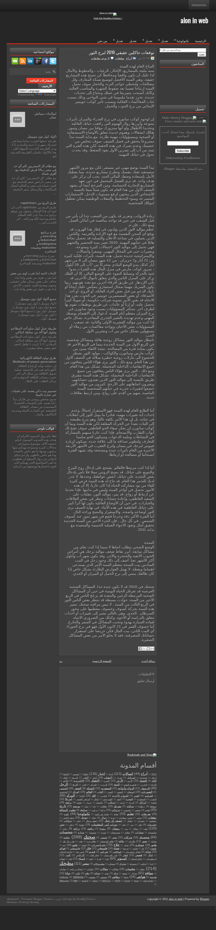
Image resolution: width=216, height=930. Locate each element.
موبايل (134, 873)
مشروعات (98, 863)
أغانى (85, 777)
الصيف (120, 792)
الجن (84, 785)
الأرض (119, 780)
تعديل (163, 40)
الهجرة (129, 799)
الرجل (63, 784)
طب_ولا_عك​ (68, 841)
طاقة (121, 841)
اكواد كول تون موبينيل (41, 136)
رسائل (136, 829)
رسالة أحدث (148, 661)
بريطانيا (141, 806)
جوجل (84, 817)
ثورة (113, 818)
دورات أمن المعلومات (104, 824)
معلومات (130, 869)
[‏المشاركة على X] (144, 649)
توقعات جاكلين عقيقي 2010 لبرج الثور (121, 52)
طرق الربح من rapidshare (38, 203)
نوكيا (67, 873)
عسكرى (139, 845)
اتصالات (127, 774)
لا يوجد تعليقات (100, 58)
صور (144, 841)
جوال (94, 818)
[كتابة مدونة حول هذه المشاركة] (148, 649)
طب (80, 841)
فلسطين (102, 848)
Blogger (169, 169)
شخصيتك (144, 837)
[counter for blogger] (201, 118)
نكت (78, 873)
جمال (104, 817)
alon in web (194, 20)
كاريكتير (80, 855)
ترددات (116, 810)
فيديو (92, 851)
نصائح (97, 873)
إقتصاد (143, 780)
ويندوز (103, 877)
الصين (110, 792)
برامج (68, 802)
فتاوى (135, 848)
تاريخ (62, 806)
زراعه (76, 828)
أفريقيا (75, 778)
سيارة (81, 832)
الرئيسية (200, 40)
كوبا (107, 859)
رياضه (90, 828)
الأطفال (95, 780)
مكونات (90, 869)
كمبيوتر (122, 858)
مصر (85, 863)
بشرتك (118, 806)
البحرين (143, 785)
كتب (68, 855)
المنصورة (141, 799)
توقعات (119, 58)
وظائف (116, 877)
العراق (76, 792)
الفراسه (149, 795)
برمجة (153, 806)
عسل (126, 845)
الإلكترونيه (78, 780)
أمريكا (68, 799)
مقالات (104, 869)
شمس (103, 837)
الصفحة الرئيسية (101, 661)
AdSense (78, 877)
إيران (122, 803)
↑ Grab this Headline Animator (108, 18)
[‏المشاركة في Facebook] (140, 649)
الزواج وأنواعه (126, 788)
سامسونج (152, 832)
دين (61, 824)
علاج (116, 845)
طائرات (131, 841)
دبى (132, 825)
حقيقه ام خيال (113, 820)
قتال (150, 855)
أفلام (154, 780)
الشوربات (147, 792)
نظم (87, 873)
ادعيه (66, 774)
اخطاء (85, 774)
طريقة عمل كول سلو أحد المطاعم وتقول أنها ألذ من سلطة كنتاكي (33, 330)
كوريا (99, 859)
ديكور (71, 825)
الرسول (145, 788)
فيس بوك (80, 852)
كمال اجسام (136, 859)
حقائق (129, 821)
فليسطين (75, 848)
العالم (89, 792)
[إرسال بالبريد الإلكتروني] (152, 649)
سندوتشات (115, 832)
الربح (75, 784)
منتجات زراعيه (76, 869)
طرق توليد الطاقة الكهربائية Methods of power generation (34, 359)
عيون (153, 848)
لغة (70, 859)
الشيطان (131, 792)
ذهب (145, 829)
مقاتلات (115, 869)
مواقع (149, 873)
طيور (154, 845)
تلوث (66, 814)
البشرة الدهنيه (130, 785)
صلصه (66, 837)
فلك (88, 848)
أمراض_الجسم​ (83, 799)
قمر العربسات (110, 855)
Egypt (127, 881)
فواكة (148, 851)
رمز (126, 829)
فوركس (104, 851)
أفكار (65, 778)
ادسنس (76, 774)
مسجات (111, 864)
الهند (119, 799)
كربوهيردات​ (151, 859)
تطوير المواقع (67, 810)
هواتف (140, 877)
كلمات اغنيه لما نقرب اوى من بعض (33, 273)
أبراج (129, 58)
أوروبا (131, 803)
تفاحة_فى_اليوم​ (102, 814)
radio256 (199, 5)
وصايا (126, 877)
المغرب (153, 799)
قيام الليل (94, 855)
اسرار (119, 778)
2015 (154, 774)
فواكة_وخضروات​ (133, 852)
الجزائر (93, 785)
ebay (136, 881)
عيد (64, 845)
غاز (142, 848)
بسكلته (130, 806)
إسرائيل (131, 777)
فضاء (116, 848)
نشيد (107, 873)
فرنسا (125, 848)
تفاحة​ (116, 814)
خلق (140, 825)
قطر (125, 855)
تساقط (84, 810)
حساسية (153, 821)
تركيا (103, 810)
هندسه (153, 877)
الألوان (66, 781)
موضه (124, 873)
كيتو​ (91, 859)
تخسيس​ (127, 810)
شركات (128, 837)
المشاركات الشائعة (41, 80)
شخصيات (66, 832)
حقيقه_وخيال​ (91, 821)
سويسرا (92, 832)
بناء (94, 806)
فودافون (117, 851)
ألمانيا (82, 796)
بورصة (76, 806)
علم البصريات (98, 845)
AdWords (63, 877)
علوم (75, 845)
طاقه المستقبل (107, 841)
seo (75, 880)
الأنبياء (154, 785)
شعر (114, 837)
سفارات (139, 832)
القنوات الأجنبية (120, 795)
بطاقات (103, 806)
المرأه (71, 795)
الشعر (77, 788)
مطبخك (66, 863)
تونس (139, 818)
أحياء (111, 774)
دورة (81, 824)
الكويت (104, 796)
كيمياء (81, 858)
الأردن (130, 781)
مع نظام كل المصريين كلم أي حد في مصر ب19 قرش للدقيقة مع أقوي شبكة (35, 169)
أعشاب (108, 777)
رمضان (116, 828)
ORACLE (106, 881)
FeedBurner (192, 158)
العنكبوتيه (63, 792)
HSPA (117, 881)
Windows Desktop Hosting (23, 902)
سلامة (127, 832)
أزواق (154, 778)
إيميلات (111, 802)
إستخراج (143, 778)
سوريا (103, 832)
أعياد (95, 778)
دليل (124, 825)
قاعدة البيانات (65, 852)
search (85, 881)
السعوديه (106, 788)
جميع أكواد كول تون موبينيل (38, 299)
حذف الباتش (68, 818)
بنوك (87, 806)
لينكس (143, 864)
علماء (84, 845)
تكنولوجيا (181, 40)
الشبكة (90, 788)
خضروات (152, 824)
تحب (147, 810)
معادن (141, 869)
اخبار (101, 774)
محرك (122, 863)
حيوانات (68, 820)
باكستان (99, 803)
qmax (95, 881)
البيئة (117, 784)
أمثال (96, 799)
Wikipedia (64, 881)
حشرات (141, 821)
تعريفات (146, 814)
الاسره (107, 781)
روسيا (103, 828)
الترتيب (104, 785)
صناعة (154, 841)
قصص (138, 855)
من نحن (102, 40)
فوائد (62, 848)
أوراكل (142, 802)
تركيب (94, 810)
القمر (136, 795)
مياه (116, 873)
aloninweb (13, 899)
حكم (79, 821)
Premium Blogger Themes (37, 899)
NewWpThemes (86, 899)
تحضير (137, 810)
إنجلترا (154, 803)
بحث (79, 802)
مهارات (62, 869)
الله (94, 795)
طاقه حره (91, 841)
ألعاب (100, 792)
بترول (88, 803)
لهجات (62, 859)
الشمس (63, 788)
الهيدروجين (107, 799)
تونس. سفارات (125, 818)
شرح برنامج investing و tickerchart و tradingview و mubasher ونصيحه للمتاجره (43, 242)
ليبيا (151, 864)
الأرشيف (47, 86)
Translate (50, 94)
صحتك (89, 836)
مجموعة (133, 864)
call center (148, 881)
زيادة (65, 829)
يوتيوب (91, 877)
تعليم (130, 814)
